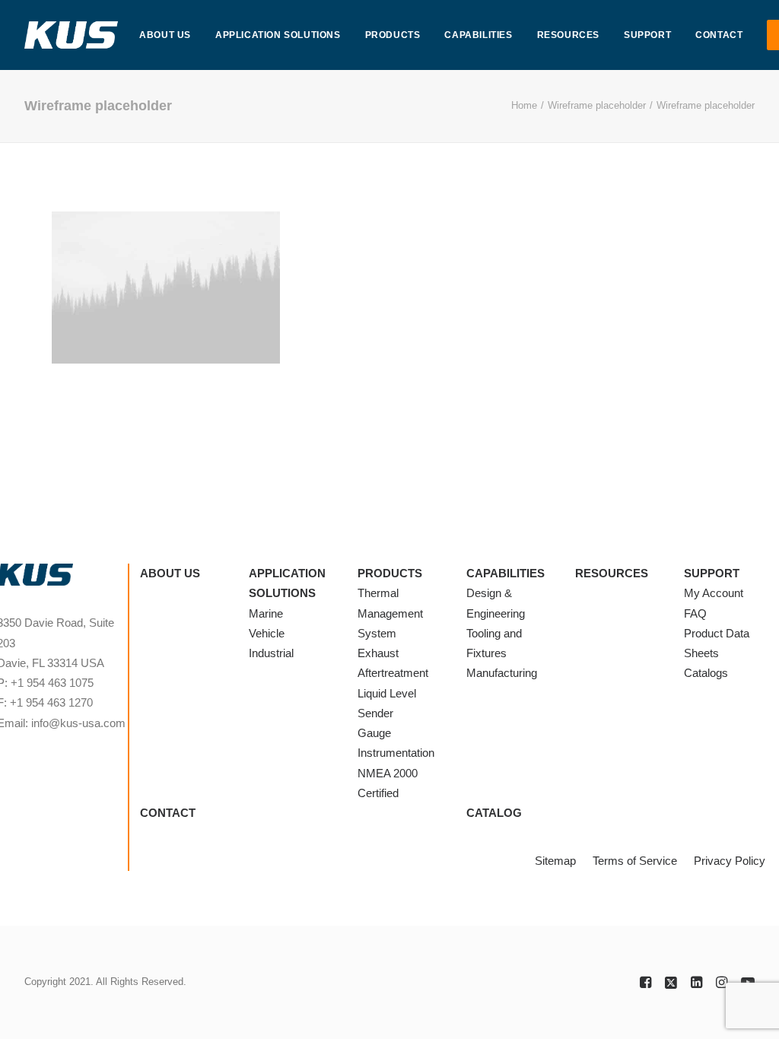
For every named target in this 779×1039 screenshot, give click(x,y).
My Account (713, 592)
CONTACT (718, 35)
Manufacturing (501, 672)
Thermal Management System (390, 613)
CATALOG (494, 812)
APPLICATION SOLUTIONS (278, 35)
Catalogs (706, 672)
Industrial (271, 653)
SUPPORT (647, 35)
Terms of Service (635, 860)
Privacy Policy (729, 860)
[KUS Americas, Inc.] (71, 35)
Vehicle (267, 633)
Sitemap (555, 860)
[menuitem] (165, 35)
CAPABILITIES (478, 35)
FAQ (695, 613)
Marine (266, 613)
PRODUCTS (393, 35)
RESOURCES (568, 35)
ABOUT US (165, 35)
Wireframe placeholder (597, 105)
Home (524, 105)
